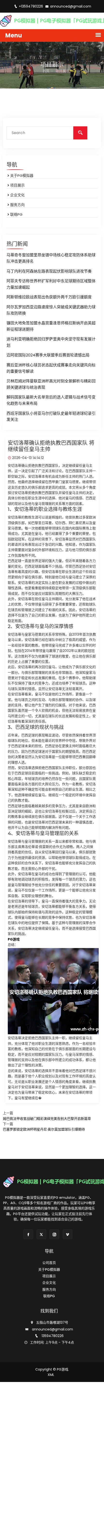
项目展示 (17, 185)
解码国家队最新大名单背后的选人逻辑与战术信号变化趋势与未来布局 (51, 400)
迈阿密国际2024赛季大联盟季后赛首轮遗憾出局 (48, 355)
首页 (46, 71)
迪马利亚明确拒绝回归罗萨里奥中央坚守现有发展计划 (51, 342)
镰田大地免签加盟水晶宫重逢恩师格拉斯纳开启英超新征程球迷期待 (51, 326)
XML (51, 1374)
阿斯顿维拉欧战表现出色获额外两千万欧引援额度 (49, 297)
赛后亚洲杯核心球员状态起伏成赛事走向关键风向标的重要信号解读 (51, 368)
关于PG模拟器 (21, 175)
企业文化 (17, 195)
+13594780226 (31, 6)
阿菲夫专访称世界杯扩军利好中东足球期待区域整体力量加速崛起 (51, 284)
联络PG (16, 214)
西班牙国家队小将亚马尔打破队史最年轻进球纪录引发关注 (51, 417)
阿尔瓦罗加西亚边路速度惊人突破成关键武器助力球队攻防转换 (51, 310)
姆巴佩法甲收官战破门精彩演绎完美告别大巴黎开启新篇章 (47, 1118)
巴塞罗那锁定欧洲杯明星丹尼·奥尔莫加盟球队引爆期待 (44, 1129)
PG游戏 (62, 1369)
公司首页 (49, 1262)
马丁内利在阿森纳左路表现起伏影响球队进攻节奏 (49, 271)
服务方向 (17, 204)
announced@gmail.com (70, 6)
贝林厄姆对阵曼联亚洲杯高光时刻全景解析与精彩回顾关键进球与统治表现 (51, 384)
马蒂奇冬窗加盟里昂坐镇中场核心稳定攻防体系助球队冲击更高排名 (51, 258)
